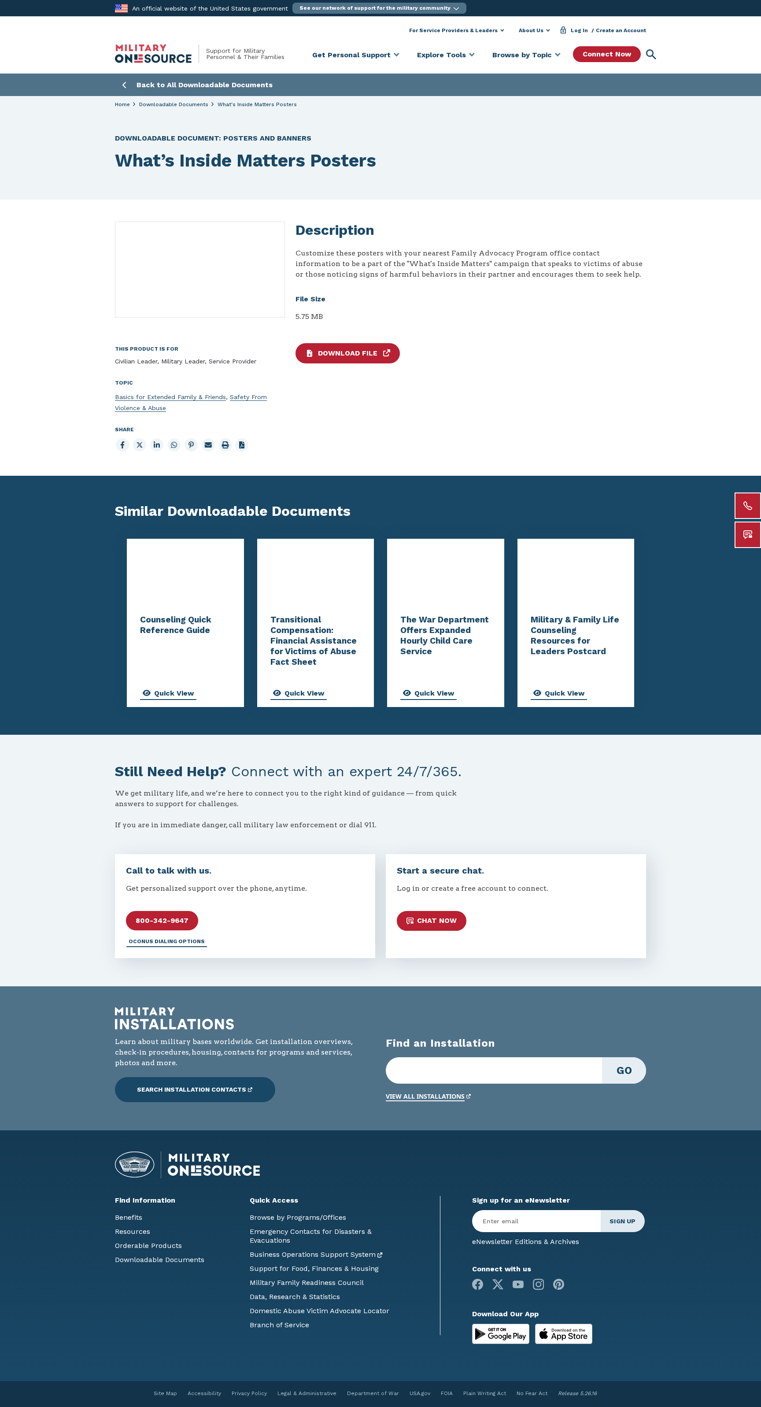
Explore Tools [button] (441, 55)
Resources (132, 1231)
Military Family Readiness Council (307, 1282)
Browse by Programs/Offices (298, 1217)
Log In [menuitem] (579, 30)
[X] (497, 1284)
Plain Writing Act (484, 1393)
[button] (379, 8)
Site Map (165, 1393)
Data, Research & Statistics (295, 1296)
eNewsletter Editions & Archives (525, 1241)
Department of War (373, 1393)
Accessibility (204, 1393)
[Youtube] (518, 1284)
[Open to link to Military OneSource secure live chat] (748, 535)
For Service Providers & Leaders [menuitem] (453, 30)
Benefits (128, 1217)
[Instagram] (538, 1284)
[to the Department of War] (121, 7)
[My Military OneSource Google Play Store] (502, 1333)
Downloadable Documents (173, 104)
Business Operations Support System (313, 1254)
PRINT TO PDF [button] (241, 445)
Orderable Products (148, 1245)
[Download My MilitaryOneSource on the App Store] (563, 1333)
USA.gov (420, 1393)
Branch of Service (279, 1325)
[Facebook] (477, 1284)
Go (624, 1070)
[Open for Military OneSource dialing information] (748, 505)
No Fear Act (532, 1393)
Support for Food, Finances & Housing (314, 1268)
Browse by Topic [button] (522, 55)
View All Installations (425, 1096)
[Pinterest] (558, 1284)
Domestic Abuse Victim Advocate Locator (319, 1311)
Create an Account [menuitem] (621, 30)
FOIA (447, 1393)
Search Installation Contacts (191, 1089)
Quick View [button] (174, 693)
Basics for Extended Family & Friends (170, 396)
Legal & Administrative (306, 1393)
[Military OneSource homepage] (160, 53)
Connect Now (607, 54)
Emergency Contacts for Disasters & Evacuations (311, 1235)
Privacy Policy (249, 1393)
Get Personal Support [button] (351, 55)
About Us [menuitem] (531, 30)
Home (122, 104)
